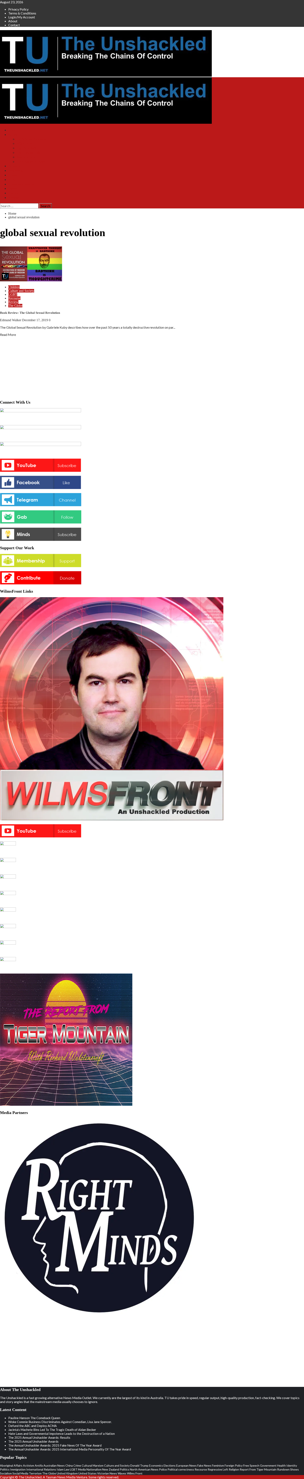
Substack (14, 166)
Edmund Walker (11, 320)
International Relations (41, 1469)
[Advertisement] (152, 367)
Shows (12, 134)
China (69, 1465)
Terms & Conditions (22, 13)
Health (281, 1465)
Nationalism (94, 1469)
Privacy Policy (18, 9)
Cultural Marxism (92, 1465)
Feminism (218, 1465)
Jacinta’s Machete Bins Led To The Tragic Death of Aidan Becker (52, 1429)
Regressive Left (218, 1469)
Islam (60, 1469)
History (13, 193)
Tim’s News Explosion (31, 139)
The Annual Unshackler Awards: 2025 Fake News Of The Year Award (55, 1445)
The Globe (15, 305)
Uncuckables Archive (31, 161)
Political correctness (181, 1469)
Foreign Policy (234, 1465)
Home (12, 130)
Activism (28, 1465)
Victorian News (107, 1473)
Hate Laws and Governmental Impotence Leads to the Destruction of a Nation (61, 1433)
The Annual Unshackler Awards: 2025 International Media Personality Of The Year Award (69, 1449)
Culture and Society (21, 290)
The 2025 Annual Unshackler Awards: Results (39, 1437)
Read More (8, 334)
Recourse (14, 298)
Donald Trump (139, 1465)
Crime (77, 1465)
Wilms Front (25, 143)
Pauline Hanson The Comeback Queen (34, 1418)
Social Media (20, 1473)
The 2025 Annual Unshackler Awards (33, 1441)
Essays (12, 188)
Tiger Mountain (27, 148)
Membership (16, 170)
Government (268, 1465)
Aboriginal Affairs (11, 1465)
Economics (156, 1465)
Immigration (18, 1469)
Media (82, 1469)
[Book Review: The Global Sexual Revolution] (31, 280)
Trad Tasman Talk (28, 152)
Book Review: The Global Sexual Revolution (30, 312)
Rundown (283, 1469)
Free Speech (251, 1465)
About (12, 21)
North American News (144, 1469)
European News (186, 1465)
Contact (14, 25)
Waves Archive (26, 157)
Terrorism (35, 1473)
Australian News (54, 1465)
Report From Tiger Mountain (258, 1469)
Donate (13, 175)
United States (87, 1473)
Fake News (204, 1465)
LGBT (12, 294)
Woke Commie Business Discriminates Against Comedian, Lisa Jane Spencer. (60, 1422)
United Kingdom (67, 1473)
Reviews (14, 197)
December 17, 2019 (35, 320)
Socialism (6, 1473)
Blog (11, 179)
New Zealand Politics (115, 1469)
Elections (170, 1465)
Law (66, 1469)
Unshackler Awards (21, 184)
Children (14, 287)
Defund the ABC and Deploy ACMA (32, 1426)
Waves (122, 1473)
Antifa (39, 1465)
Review (13, 302)
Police (163, 1469)
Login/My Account (21, 17)
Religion (234, 1469)
